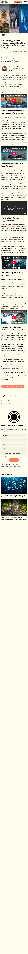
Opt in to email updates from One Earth (11, 464)
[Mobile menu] (25, 2)
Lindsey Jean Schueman (16, 67)
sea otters (4, 171)
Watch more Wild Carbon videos (13, 386)
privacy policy (11, 466)
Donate (17, 2)
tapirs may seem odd (11, 226)
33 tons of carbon (11, 281)
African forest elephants (7, 119)
